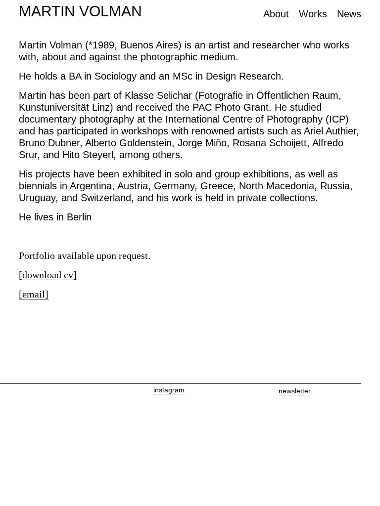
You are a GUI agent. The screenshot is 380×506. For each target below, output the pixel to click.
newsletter (295, 391)
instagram (169, 390)
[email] (33, 294)
